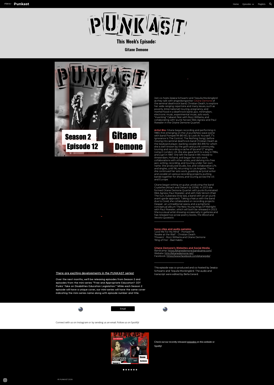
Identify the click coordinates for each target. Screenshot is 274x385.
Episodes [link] (246, 4)
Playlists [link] (261, 4)
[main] (137, 45)
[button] (270, 4)
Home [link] (236, 4)
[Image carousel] (130, 351)
